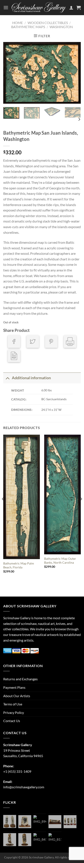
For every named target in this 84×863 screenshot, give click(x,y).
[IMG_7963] (9, 821)
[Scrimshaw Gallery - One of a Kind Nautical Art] (39, 7)
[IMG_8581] (70, 821)
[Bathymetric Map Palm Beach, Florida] (21, 497)
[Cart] (78, 7)
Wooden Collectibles (48, 23)
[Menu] (5, 7)
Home (17, 23)
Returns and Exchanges (20, 679)
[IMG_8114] (54, 839)
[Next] (74, 73)
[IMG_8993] (24, 821)
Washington (61, 27)
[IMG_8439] (9, 839)
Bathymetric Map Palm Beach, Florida (18, 565)
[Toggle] (7, 377)
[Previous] (10, 73)
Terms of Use (12, 704)
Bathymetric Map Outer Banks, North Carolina (60, 560)
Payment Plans (14, 687)
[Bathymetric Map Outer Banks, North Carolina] (62, 494)
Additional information (31, 378)
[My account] (71, 7)
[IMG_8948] (39, 821)
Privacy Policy (13, 712)
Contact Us (11, 721)
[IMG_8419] (39, 839)
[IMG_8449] (54, 821)
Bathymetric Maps (28, 27)
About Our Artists (16, 696)
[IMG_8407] (24, 839)
